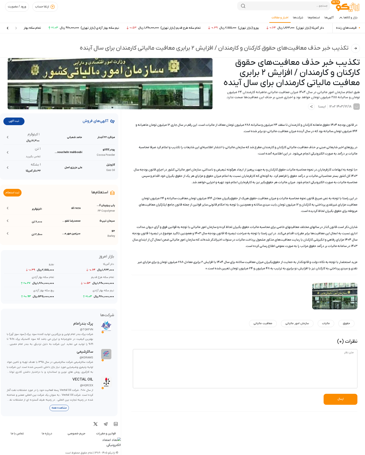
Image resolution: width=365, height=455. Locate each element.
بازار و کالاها (350, 18)
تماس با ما (17, 434)
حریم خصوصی (76, 434)
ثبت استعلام (12, 192)
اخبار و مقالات (280, 18)
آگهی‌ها (329, 18)
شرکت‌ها (298, 18)
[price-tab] (7, 28)
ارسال (341, 399)
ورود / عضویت (17, 7)
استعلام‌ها (314, 18)
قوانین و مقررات (106, 434)
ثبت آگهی (14, 121)
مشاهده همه (59, 408)
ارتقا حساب (42, 7)
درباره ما (47, 434)
